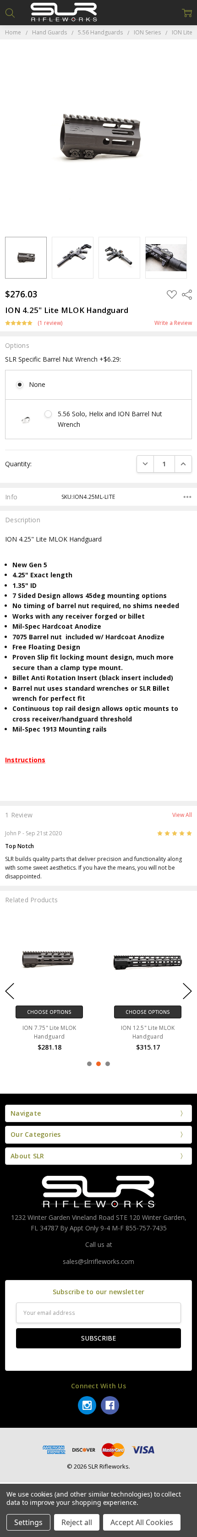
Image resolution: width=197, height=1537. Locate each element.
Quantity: (18, 463)
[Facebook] (110, 1405)
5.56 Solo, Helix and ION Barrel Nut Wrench (110, 418)
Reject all (76, 1522)
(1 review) (50, 323)
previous (9, 991)
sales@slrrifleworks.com (98, 1261)
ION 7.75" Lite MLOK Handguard (49, 1032)
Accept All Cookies (141, 1522)
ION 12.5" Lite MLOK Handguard (148, 1032)
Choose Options (49, 1012)
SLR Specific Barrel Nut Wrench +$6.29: (63, 359)
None (37, 384)
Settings (28, 1522)
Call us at (98, 1244)
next (187, 991)
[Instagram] (87, 1405)
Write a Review (173, 323)
